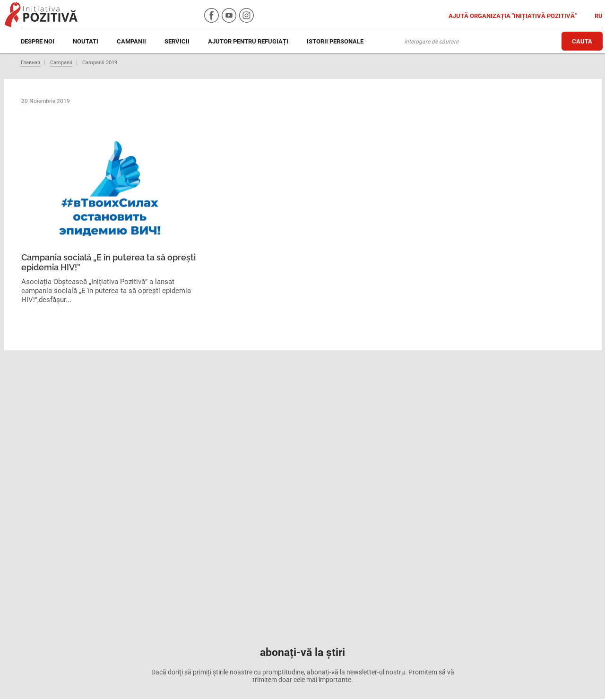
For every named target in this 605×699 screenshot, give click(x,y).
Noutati (85, 41)
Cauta (582, 41)
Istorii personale (335, 41)
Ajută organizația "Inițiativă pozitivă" (513, 15)
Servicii (177, 41)
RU (599, 15)
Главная (30, 63)
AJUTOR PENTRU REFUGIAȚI (248, 41)
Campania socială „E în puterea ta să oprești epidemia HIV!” (108, 262)
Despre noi (37, 41)
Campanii (131, 41)
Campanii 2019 (99, 63)
